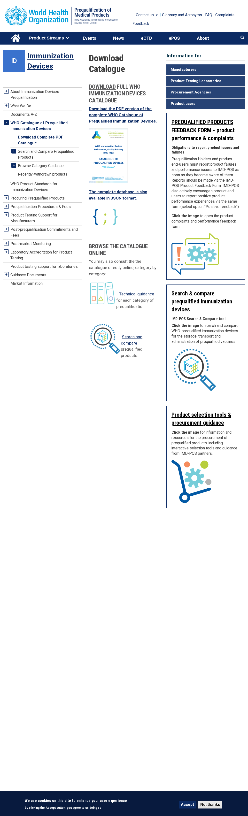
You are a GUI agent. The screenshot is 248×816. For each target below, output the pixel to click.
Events (89, 38)
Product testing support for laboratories (44, 266)
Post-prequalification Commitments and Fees (44, 232)
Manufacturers (183, 69)
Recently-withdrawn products (42, 174)
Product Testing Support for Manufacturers (33, 218)
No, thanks (210, 804)
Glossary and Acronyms (182, 15)
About (203, 38)
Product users (183, 103)
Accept (187, 804)
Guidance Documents (28, 275)
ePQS (174, 38)
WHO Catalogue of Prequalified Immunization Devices (39, 126)
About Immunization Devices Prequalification (34, 94)
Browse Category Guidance (41, 165)
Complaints (224, 15)
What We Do (20, 106)
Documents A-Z (23, 114)
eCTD (146, 38)
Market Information (26, 283)
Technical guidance (136, 294)
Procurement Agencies (191, 92)
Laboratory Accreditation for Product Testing (41, 255)
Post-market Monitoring (30, 243)
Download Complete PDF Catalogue (40, 140)
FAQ (208, 15)
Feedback (140, 23)
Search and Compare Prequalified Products (46, 154)
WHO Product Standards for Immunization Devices (33, 187)
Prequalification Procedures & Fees (40, 206)
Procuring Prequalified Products (37, 198)
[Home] (67, 16)
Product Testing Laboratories (196, 81)
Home (15, 38)
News (118, 38)
